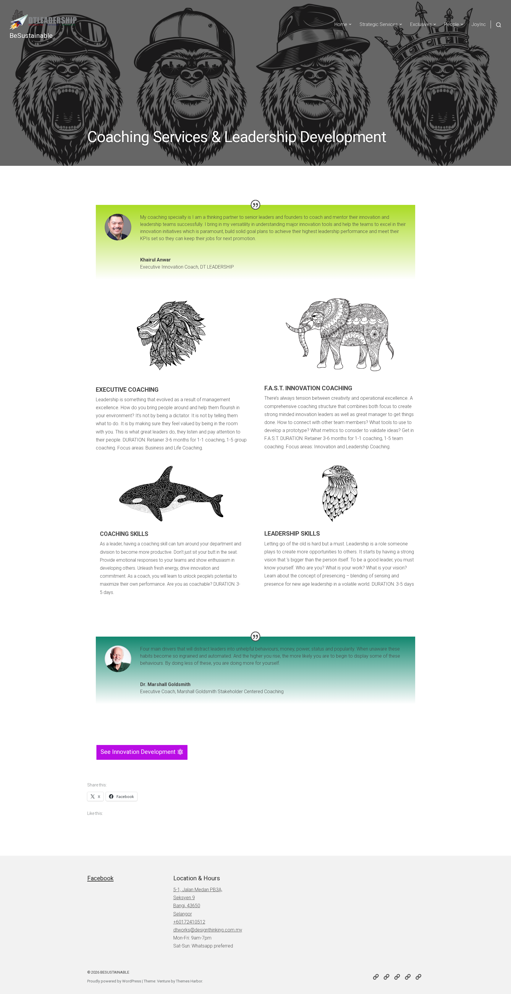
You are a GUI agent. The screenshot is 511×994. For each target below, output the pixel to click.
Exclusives (421, 24)
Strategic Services (379, 24)
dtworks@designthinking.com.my (207, 930)
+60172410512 (189, 922)
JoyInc (478, 24)
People (451, 24)
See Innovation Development (138, 751)
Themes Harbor (189, 981)
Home (340, 24)
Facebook (100, 878)
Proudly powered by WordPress (114, 981)
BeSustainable (31, 36)
